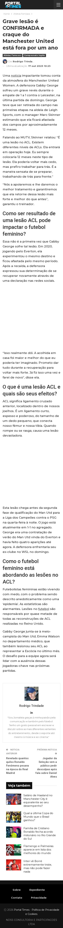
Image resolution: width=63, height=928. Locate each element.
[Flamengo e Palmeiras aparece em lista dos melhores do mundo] (13, 850)
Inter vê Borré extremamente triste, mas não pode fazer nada (37, 866)
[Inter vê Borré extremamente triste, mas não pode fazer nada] (13, 865)
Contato (16, 897)
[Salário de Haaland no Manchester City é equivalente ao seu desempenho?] (13, 799)
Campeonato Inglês (34, 55)
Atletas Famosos (12, 55)
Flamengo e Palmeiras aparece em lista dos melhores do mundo (38, 849)
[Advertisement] (31, 317)
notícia (16, 75)
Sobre (17, 889)
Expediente (37, 889)
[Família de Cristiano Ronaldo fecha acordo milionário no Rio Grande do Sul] (13, 832)
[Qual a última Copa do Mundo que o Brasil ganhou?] (13, 817)
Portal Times (21, 909)
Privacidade (39, 897)
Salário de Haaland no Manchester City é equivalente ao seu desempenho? (37, 800)
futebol (43, 609)
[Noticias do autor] (31, 694)
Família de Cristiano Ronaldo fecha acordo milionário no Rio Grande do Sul (39, 833)
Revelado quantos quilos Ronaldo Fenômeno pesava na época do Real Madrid (17, 766)
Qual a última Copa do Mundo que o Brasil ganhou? (38, 816)
